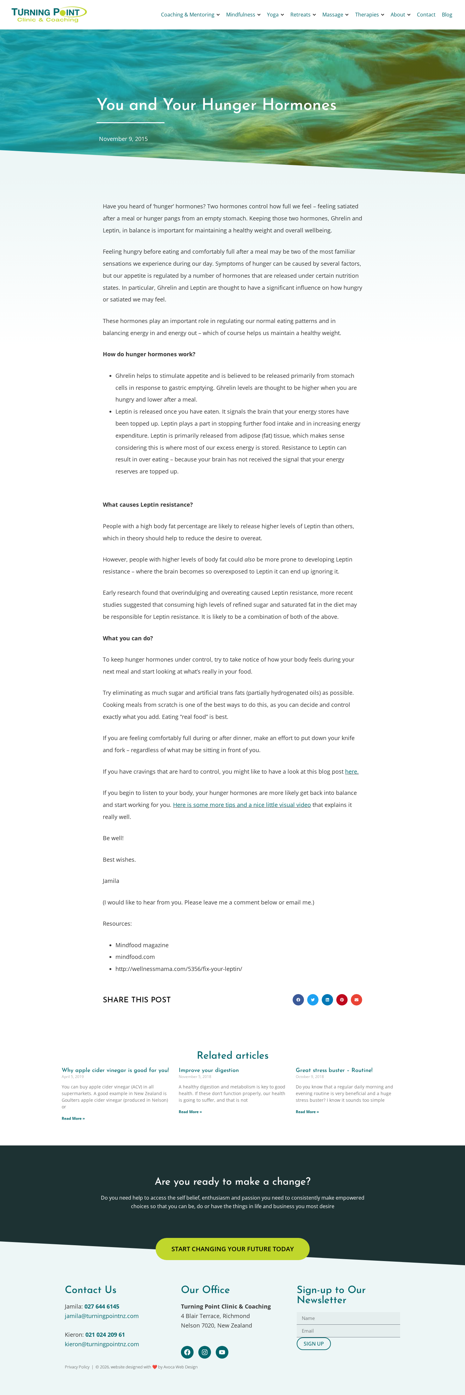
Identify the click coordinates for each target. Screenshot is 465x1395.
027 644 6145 (101, 1306)
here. (352, 771)
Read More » (73, 1118)
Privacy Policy (77, 1367)
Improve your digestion (209, 1071)
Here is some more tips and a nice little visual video (242, 804)
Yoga (273, 14)
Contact (426, 14)
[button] (298, 999)
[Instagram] (204, 1352)
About (398, 14)
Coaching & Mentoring (187, 14)
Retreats (300, 14)
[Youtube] (222, 1352)
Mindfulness (240, 14)
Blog (447, 14)
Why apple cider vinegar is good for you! (115, 1071)
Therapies (367, 14)
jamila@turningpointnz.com (102, 1316)
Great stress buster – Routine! (334, 1071)
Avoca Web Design (181, 1367)
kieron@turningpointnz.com (102, 1344)
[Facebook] (187, 1352)
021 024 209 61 (105, 1334)
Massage (332, 14)
